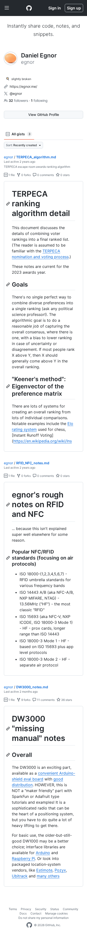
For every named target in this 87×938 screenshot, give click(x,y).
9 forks (25, 700)
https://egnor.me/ (23, 86)
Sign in (54, 8)
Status (54, 909)
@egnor (16, 93)
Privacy (26, 909)
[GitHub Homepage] (29, 925)
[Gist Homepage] (29, 8)
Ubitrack (20, 876)
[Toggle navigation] (7, 8)
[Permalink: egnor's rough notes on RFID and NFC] (8, 504)
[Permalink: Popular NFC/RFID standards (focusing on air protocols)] (8, 557)
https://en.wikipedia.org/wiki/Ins (42, 441)
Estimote (44, 870)
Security (40, 909)
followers (19, 100)
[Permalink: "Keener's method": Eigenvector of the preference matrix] (8, 386)
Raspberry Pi (23, 858)
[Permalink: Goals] (8, 284)
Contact (35, 913)
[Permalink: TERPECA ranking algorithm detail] (8, 203)
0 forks (26, 175)
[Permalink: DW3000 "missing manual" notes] (8, 728)
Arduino (43, 852)
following (39, 100)
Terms (13, 909)
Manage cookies (56, 913)
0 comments (45, 175)
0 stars (65, 175)
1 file (11, 175)
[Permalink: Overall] (8, 754)
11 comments (45, 700)
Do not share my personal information (43, 918)
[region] (43, 316)
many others (48, 876)
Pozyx (60, 870)
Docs (23, 913)
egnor (8, 157)
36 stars (66, 700)
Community (70, 909)
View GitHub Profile (43, 114)
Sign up (74, 8)
